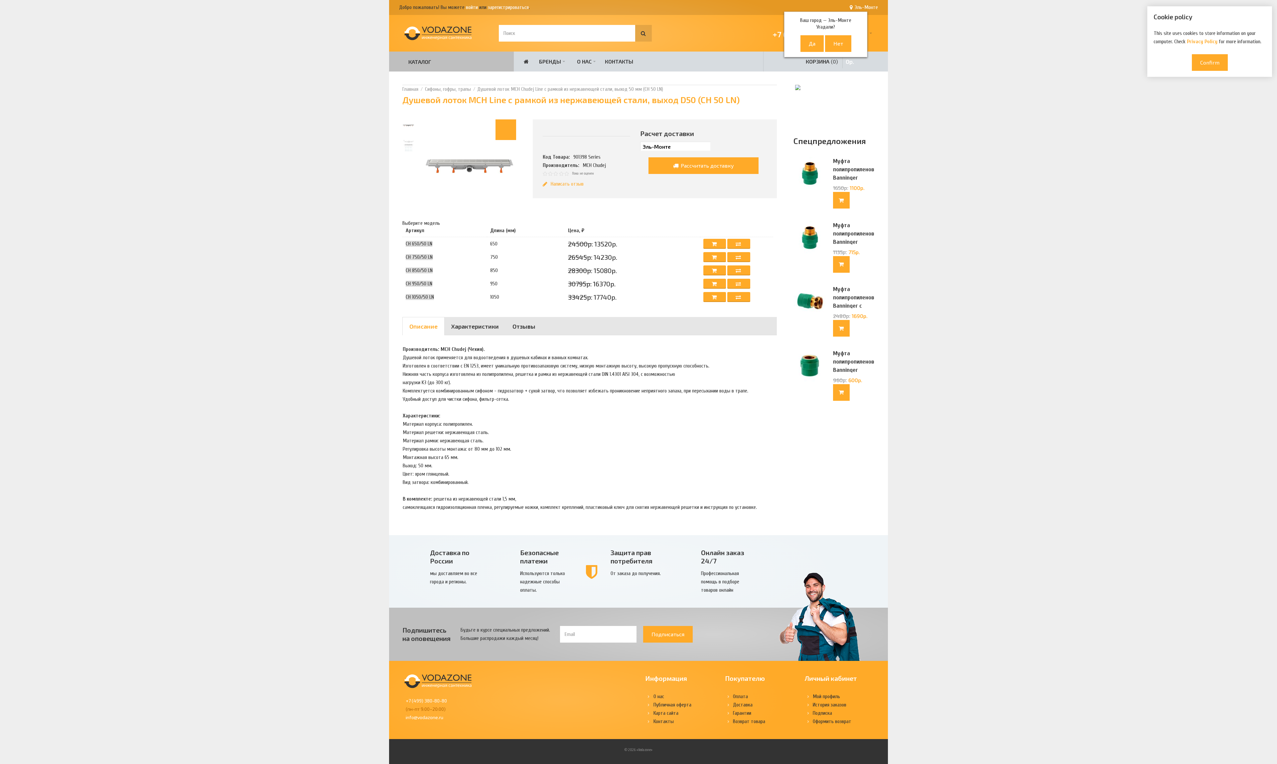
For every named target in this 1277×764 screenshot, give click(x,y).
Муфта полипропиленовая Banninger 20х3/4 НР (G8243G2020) (854, 178)
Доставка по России (450, 556)
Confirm (1209, 62)
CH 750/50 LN (419, 257)
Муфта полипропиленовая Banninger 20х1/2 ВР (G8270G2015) (854, 370)
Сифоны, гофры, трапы (448, 89)
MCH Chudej (594, 165)
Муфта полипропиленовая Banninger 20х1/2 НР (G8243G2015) (854, 242)
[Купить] (841, 200)
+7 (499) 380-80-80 (426, 700)
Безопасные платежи (539, 556)
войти (472, 7)
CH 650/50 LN (419, 244)
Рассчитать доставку (706, 165)
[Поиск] (643, 33)
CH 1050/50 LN (420, 297)
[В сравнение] (738, 244)
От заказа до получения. (636, 573)
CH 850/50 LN (419, 270)
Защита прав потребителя (631, 556)
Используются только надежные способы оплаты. (542, 581)
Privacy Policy (1202, 42)
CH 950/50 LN (419, 284)
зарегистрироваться (508, 7)
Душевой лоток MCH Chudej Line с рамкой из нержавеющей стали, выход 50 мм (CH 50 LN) (570, 89)
